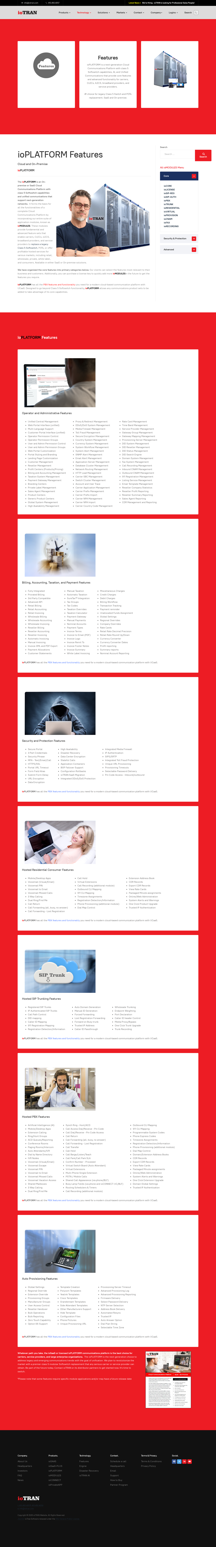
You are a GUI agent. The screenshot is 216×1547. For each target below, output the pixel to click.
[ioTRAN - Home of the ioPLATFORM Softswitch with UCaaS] (29, 1498)
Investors (22, 1470)
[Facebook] (174, 1461)
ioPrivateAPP (55, 1484)
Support (114, 1475)
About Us (22, 1461)
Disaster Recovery (89, 1470)
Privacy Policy (148, 1466)
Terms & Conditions (151, 1461)
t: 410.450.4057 (24, 1505)
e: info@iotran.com (26, 1508)
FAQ (20, 1475)
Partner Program (119, 1484)
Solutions (103, 12)
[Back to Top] (207, 1538)
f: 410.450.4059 (36, 1505)
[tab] (179, 176)
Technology (83, 12)
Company (156, 12)
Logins (172, 12)
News (21, 1480)
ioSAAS (52, 1461)
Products (64, 12)
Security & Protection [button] (175, 238)
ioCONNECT (54, 1480)
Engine (83, 1466)
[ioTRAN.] (27, 12)
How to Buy (116, 1480)
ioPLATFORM (55, 1470)
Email (113, 1470)
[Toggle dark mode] (196, 12)
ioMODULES (54, 1475)
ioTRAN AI (84, 1475)
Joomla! (21, 1519)
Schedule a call (118, 1461)
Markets (121, 12)
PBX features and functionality (59, 284)
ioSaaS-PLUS (55, 1466)
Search (188, 12)
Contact (138, 12)
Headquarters (25, 1466)
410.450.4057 (53, 3)
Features (84, 1461)
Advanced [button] (169, 249)
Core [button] (166, 175)
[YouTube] (189, 1461)
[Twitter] (179, 1461)
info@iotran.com (31, 3)
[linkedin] (184, 1461)
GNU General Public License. (67, 1519)
